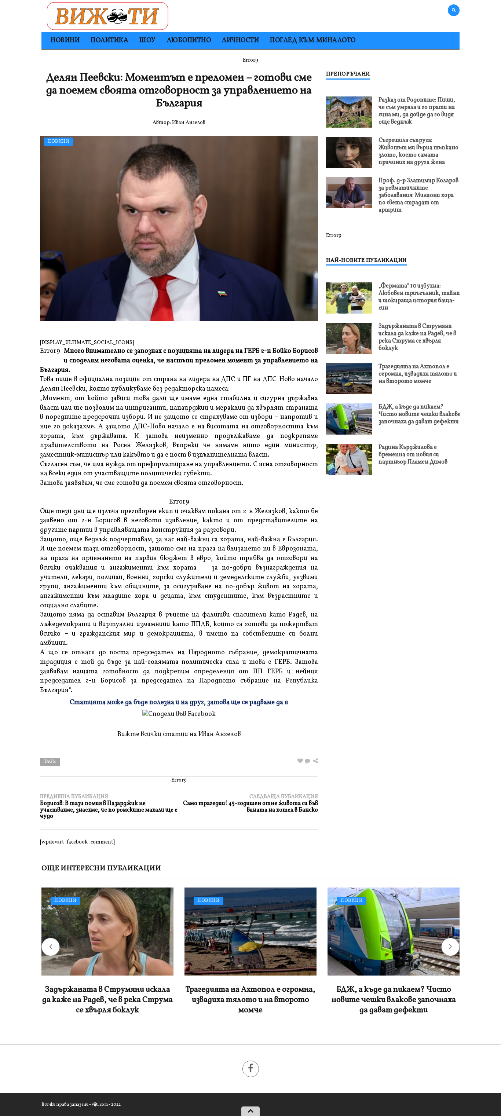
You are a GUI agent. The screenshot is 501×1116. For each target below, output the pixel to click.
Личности (240, 40)
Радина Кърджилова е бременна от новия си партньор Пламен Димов (413, 454)
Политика (109, 40)
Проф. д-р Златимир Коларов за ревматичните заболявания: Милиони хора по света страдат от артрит (418, 195)
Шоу (147, 40)
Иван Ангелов (188, 122)
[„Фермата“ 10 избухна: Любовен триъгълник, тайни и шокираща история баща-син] (349, 297)
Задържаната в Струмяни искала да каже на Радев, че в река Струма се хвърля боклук (417, 337)
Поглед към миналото (313, 40)
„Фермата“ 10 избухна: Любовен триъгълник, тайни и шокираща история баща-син (419, 297)
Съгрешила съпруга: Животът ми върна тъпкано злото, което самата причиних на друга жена (418, 151)
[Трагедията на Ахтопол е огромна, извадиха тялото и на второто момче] (349, 378)
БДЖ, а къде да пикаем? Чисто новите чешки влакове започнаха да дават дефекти (420, 414)
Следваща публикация (250, 803)
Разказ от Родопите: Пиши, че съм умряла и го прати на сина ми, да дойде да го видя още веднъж (417, 111)
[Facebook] (250, 1069)
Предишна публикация (109, 806)
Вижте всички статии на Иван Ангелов (179, 734)
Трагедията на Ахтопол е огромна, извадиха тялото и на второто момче (418, 374)
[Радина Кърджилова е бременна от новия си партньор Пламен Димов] (349, 459)
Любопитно (189, 40)
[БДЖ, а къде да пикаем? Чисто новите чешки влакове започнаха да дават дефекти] (349, 419)
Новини (65, 40)
